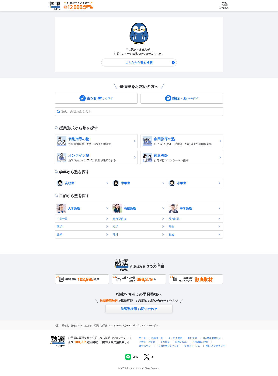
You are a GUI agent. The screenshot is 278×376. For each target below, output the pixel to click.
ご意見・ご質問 (147, 341)
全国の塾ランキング (168, 345)
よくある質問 (176, 337)
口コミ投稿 (181, 341)
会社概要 (165, 341)
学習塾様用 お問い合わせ (139, 308)
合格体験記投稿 (200, 341)
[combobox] (61, 112)
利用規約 (192, 337)
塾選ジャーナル (192, 345)
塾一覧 (142, 337)
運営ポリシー (146, 345)
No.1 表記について (215, 345)
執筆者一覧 (157, 337)
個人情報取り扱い (212, 337)
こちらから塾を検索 (139, 62)
